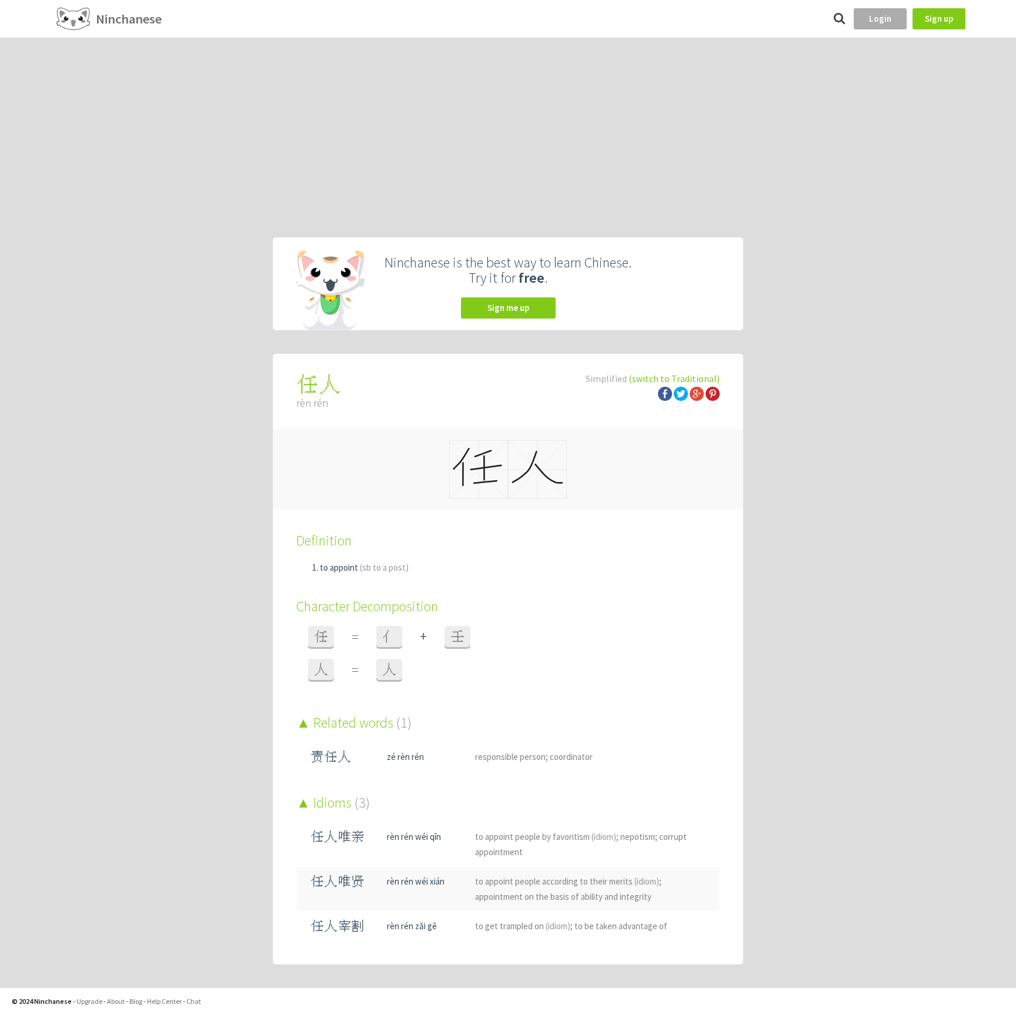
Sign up (939, 18)
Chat (193, 1001)
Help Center (164, 1001)
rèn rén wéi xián (415, 881)
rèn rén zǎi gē (412, 926)
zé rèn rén (405, 756)
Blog (135, 1001)
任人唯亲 (337, 836)
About (116, 1001)
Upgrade (89, 1001)
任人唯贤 (337, 881)
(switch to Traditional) (674, 378)
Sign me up (508, 307)
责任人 (330, 756)
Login (880, 18)
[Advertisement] (508, 125)
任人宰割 (337, 926)
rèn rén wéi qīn (414, 836)
